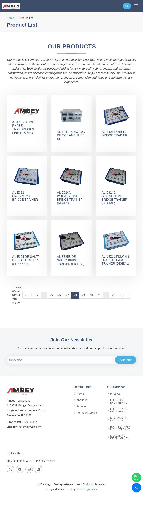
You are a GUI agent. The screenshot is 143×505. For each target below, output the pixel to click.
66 (59, 295)
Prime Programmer (86, 489)
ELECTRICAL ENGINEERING (119, 401)
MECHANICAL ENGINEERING (119, 419)
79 (113, 295)
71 (99, 295)
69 (83, 295)
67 (67, 295)
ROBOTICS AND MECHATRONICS (120, 428)
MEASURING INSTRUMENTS (119, 437)
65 (51, 295)
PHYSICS (115, 393)
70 (91, 295)
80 (121, 295)
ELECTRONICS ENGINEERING (119, 410)
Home (10, 18)
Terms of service (87, 412)
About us (82, 400)
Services (81, 406)
